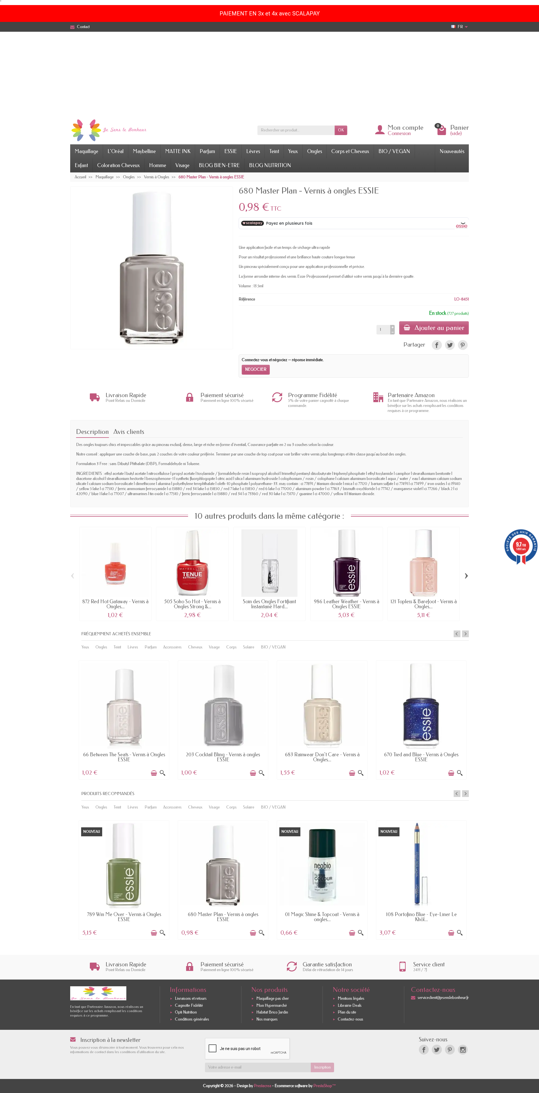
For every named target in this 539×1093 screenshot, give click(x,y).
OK (341, 130)
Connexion (399, 133)
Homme (157, 165)
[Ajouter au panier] (153, 773)
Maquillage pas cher (272, 998)
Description (92, 432)
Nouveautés (452, 151)
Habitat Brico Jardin (272, 1012)
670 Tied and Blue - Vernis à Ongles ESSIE (421, 757)
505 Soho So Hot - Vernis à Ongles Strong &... (192, 604)
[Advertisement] (269, 74)
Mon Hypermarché (271, 1005)
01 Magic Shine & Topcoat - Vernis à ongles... (322, 917)
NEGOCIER (255, 369)
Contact (83, 26)
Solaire (248, 647)
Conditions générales (192, 1019)
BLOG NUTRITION (270, 165)
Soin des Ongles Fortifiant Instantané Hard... (269, 604)
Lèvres (253, 151)
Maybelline (144, 151)
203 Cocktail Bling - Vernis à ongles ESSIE (223, 757)
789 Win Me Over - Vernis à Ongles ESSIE (124, 917)
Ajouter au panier (439, 328)
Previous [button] (457, 633)
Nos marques (267, 1019)
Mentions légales (351, 998)
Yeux (293, 151)
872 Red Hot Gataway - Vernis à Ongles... (115, 604)
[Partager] (437, 345)
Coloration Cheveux (118, 165)
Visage (182, 165)
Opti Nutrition (186, 1012)
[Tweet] (450, 345)
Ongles (314, 151)
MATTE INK (177, 151)
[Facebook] (424, 1050)
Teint (274, 151)
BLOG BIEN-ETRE (219, 165)
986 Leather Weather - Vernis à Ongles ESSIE (346, 604)
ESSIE (230, 151)
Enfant (81, 165)
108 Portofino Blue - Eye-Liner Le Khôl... (421, 917)
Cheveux (195, 647)
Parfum (207, 151)
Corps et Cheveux (350, 151)
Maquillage (86, 151)
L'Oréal (116, 151)
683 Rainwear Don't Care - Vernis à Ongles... (322, 757)
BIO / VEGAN (394, 151)
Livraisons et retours (191, 998)
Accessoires (172, 647)
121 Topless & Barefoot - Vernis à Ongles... (423, 604)
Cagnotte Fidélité (189, 1005)
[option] (123, 719)
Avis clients (128, 432)
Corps (231, 647)
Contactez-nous (350, 1019)
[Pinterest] (463, 345)
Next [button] (465, 633)
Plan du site (347, 1012)
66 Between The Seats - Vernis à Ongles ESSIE (124, 757)
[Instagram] (463, 1050)
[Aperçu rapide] (162, 773)
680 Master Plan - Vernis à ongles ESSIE (223, 917)
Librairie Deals (350, 1005)
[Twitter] (437, 1050)
